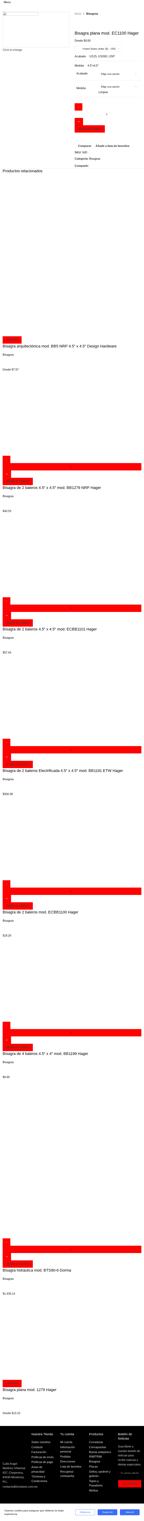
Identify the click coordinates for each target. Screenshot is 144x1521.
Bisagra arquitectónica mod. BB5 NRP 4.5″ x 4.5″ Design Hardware (60, 346)
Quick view (16, 332)
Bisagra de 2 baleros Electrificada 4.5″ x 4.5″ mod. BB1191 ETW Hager (63, 770)
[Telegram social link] (107, 166)
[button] (18, 481)
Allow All (130, 1512)
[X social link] (95, 166)
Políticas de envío (42, 1457)
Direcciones (67, 1461)
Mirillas (93, 1490)
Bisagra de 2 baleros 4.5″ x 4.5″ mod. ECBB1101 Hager (50, 629)
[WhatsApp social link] (103, 166)
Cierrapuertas (97, 1447)
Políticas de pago (42, 1462)
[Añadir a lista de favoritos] (26, 332)
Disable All (107, 1512)
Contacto (37, 1447)
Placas (93, 1466)
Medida (81, 88)
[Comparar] (7, 332)
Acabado (82, 73)
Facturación (38, 1452)
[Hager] (81, 24)
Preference (85, 1512)
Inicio (78, 13)
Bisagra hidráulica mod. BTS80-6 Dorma (37, 1270)
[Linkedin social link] (99, 166)
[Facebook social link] (91, 166)
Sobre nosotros (40, 1442)
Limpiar (103, 92)
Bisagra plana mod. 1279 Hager (29, 1390)
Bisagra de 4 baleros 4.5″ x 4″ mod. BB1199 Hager (45, 1053)
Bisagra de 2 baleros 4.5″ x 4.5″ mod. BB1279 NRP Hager (52, 487)
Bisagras (92, 13)
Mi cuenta (66, 1442)
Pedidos (65, 1456)
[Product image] (40, 289)
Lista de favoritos (70, 1466)
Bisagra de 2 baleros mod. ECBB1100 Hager (40, 912)
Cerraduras (96, 1442)
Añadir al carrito (89, 129)
